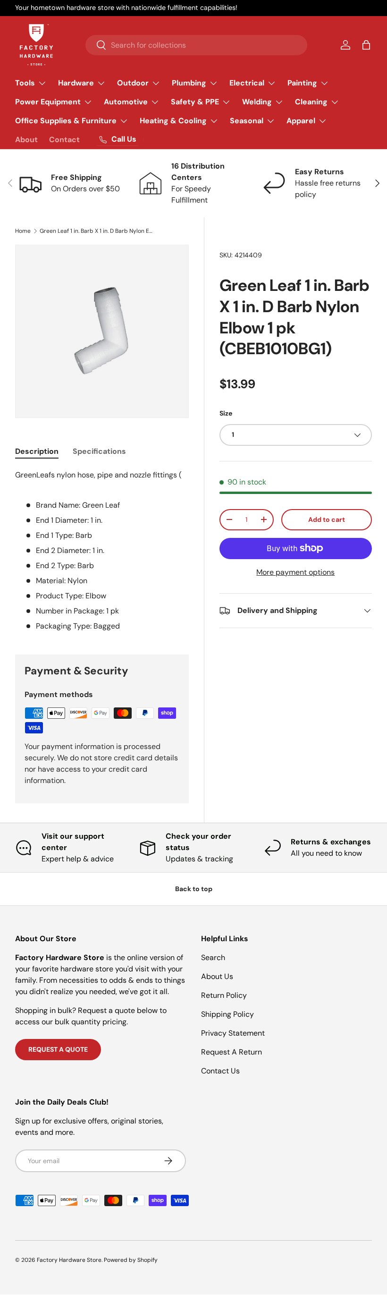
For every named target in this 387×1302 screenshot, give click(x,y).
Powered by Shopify (131, 1260)
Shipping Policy (227, 1014)
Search (213, 957)
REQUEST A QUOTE (58, 1049)
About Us (217, 976)
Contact (64, 140)
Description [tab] (37, 451)
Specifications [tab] (99, 451)
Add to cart (326, 519)
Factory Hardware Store (69, 1260)
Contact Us (220, 1071)
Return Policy (224, 995)
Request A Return (231, 1052)
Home (23, 231)
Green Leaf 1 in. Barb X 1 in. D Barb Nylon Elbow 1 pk (96, 231)
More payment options (295, 572)
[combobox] (196, 45)
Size (225, 413)
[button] (366, 44)
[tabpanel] (102, 550)
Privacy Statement (233, 1033)
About (26, 140)
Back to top (193, 889)
